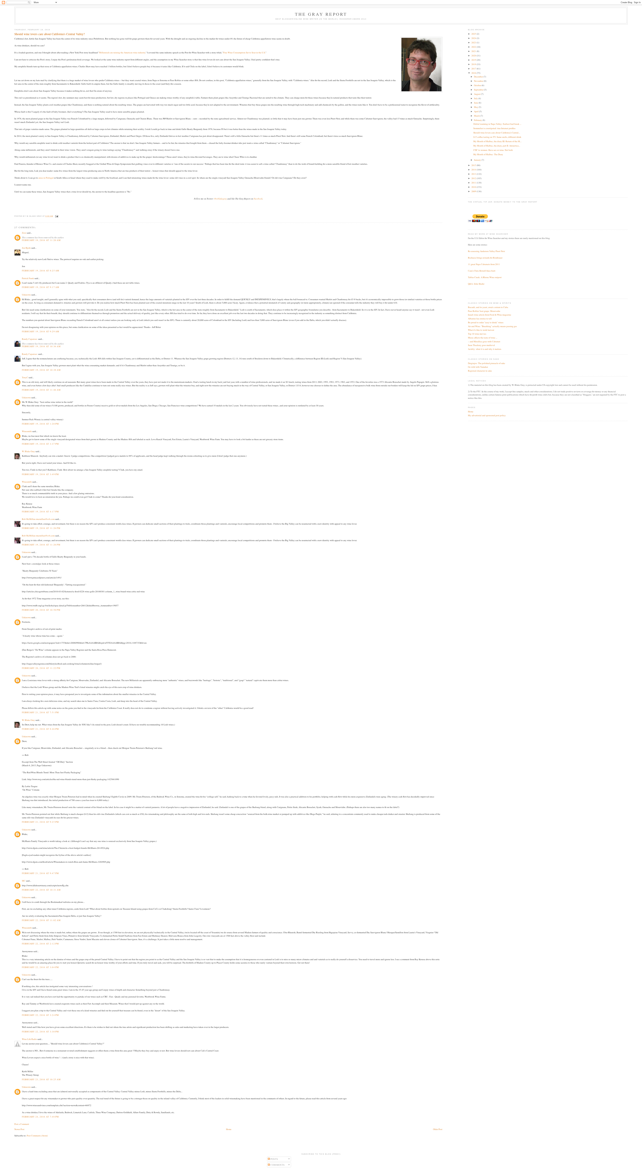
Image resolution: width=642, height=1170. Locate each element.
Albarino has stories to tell (480, 318)
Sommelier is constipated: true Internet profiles (494, 128)
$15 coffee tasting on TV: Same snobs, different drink (497, 136)
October (478, 85)
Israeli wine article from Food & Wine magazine (489, 314)
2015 (474, 165)
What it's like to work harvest (481, 329)
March (477, 115)
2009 (474, 191)
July (476, 98)
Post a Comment (21, 1124)
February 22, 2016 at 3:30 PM (40, 1031)
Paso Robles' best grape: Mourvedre (484, 311)
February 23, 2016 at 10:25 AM (41, 1079)
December (479, 76)
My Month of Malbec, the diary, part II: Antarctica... (496, 145)
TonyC (25, 377)
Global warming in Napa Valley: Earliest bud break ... (497, 123)
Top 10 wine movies (477, 333)
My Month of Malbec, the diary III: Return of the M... (497, 141)
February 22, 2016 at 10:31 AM (41, 889)
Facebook (258, 198)
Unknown (26, 294)
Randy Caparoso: (30, 338)
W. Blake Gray (28, 451)
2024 (474, 38)
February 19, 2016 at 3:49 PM (40, 474)
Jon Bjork (26, 247)
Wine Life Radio (29, 1039)
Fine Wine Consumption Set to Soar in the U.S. (244, 52)
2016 (474, 72)
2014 (474, 169)
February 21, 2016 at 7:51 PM (40, 712)
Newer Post (19, 1129)
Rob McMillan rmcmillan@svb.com (38, 519)
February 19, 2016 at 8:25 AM (40, 270)
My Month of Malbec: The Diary (488, 154)
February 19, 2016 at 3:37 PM (40, 443)
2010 (474, 186)
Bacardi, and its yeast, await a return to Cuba (488, 307)
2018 (474, 64)
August (477, 93)
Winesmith (27, 431)
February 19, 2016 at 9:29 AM (40, 331)
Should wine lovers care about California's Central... (496, 132)
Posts (274, 1158)
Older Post (437, 1129)
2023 (474, 42)
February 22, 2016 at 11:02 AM (41, 920)
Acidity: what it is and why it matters (484, 348)
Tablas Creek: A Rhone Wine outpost (485, 277)
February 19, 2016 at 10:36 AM (41, 346)
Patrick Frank (28, 278)
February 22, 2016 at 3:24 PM (40, 1014)
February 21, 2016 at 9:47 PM (40, 873)
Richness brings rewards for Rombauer (485, 257)
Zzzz (24, 232)
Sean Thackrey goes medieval (481, 345)
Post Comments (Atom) (37, 1135)
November (479, 80)
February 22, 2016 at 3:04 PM (40, 967)
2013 (474, 173)
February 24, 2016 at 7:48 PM (40, 1116)
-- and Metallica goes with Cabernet (484, 341)
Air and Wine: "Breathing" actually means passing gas (492, 326)
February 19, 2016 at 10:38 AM (41, 369)
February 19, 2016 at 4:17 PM (40, 511)
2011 (474, 182)
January (477, 159)
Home (228, 1129)
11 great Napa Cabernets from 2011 (484, 264)
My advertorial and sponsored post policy (487, 415)
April (476, 111)
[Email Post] (56, 216)
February (478, 120)
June (476, 102)
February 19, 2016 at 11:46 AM (41, 389)
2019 (474, 59)
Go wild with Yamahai (478, 366)
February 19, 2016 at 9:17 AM (40, 287)
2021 (474, 51)
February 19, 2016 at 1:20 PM (40, 423)
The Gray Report (321, 14)
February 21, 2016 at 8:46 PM (40, 728)
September (479, 89)
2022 (474, 46)
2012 (474, 178)
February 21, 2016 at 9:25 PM (40, 821)
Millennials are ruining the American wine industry (122, 52)
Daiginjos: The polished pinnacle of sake (486, 363)
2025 (474, 33)
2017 (474, 68)
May (476, 107)
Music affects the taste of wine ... (482, 337)
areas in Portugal (46, 177)
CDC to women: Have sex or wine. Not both (493, 149)
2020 (474, 55)
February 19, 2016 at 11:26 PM (41, 528)
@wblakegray (220, 198)
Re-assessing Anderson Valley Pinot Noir (486, 251)
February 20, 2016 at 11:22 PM (41, 668)
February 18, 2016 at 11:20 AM (41, 240)
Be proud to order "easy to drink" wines (485, 322)
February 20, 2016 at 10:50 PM (41, 609)
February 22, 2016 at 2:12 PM (40, 943)
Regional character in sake (480, 370)
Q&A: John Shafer (476, 283)
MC (23, 880)
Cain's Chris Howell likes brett (481, 270)
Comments (277, 1164)
